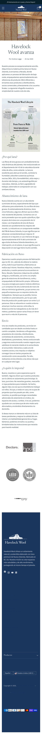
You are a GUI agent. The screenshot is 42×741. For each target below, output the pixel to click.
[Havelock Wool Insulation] (21, 8)
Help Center (8, 631)
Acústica (7, 623)
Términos (7, 692)
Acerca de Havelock (11, 599)
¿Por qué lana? (9, 595)
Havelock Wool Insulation (25, 686)
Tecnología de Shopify (11, 688)
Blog (5, 604)
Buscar (6, 698)
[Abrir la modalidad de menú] (3, 8)
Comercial (8, 619)
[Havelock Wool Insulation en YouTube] (12, 573)
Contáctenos (9, 635)
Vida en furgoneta (11, 627)
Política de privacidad (18, 692)
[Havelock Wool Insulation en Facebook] (5, 572)
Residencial (8, 615)
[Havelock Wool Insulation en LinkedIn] (16, 573)
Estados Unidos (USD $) (25, 673)
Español (7, 673)
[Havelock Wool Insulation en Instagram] (8, 573)
